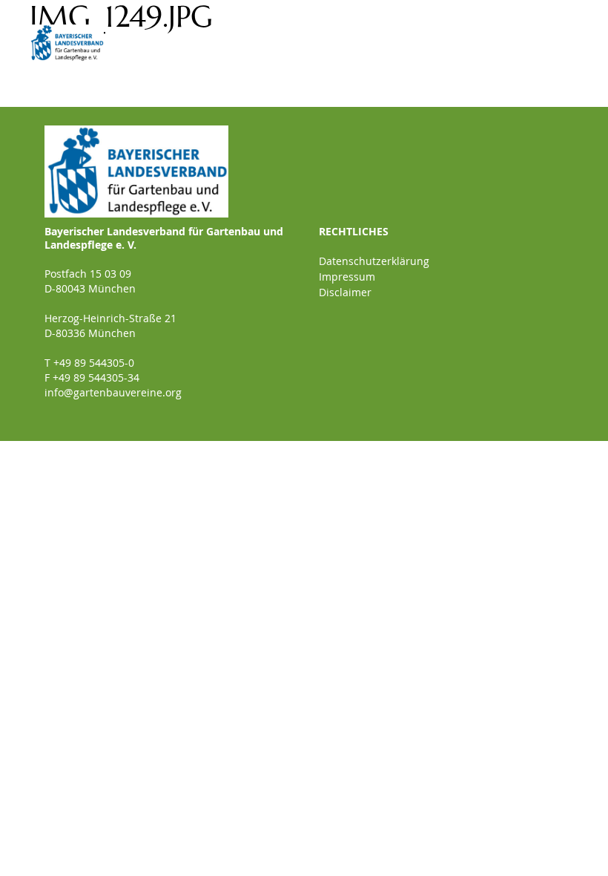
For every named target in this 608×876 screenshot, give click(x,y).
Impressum (347, 276)
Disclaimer (345, 292)
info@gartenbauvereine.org (113, 392)
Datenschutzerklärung (374, 261)
